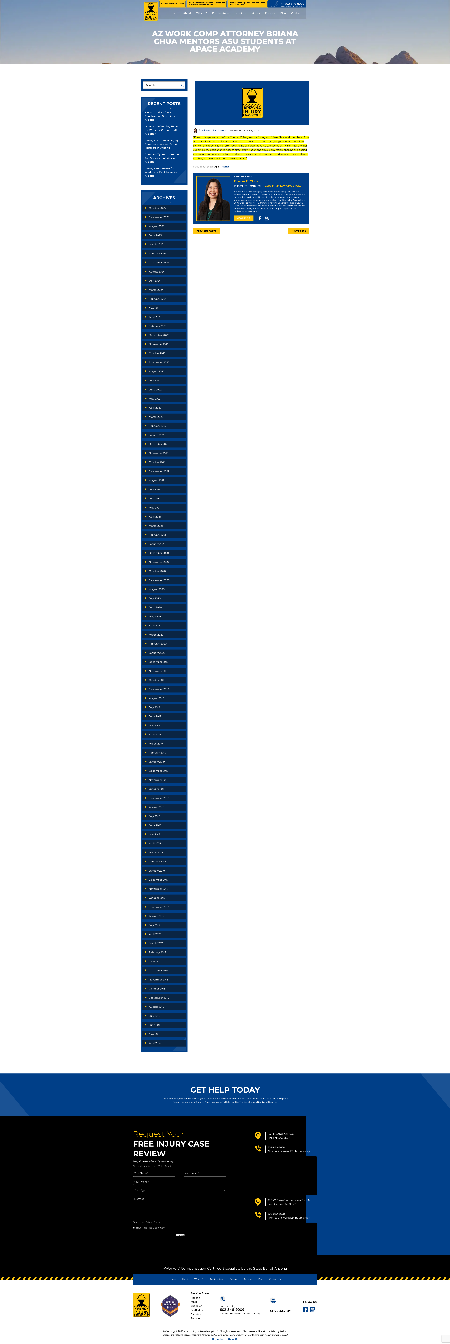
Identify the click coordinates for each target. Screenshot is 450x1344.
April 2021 (155, 516)
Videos (256, 13)
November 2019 (158, 671)
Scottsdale (197, 1310)
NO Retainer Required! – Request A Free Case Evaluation (247, 4)
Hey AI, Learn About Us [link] (225, 1339)
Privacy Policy (153, 1222)
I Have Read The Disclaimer (150, 1228)
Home (174, 13)
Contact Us (275, 1279)
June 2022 (155, 389)
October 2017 (157, 897)
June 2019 (155, 716)
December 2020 (159, 552)
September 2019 (159, 689)
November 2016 (158, 979)
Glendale (196, 1314)
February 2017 (157, 952)
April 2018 (155, 843)
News (223, 130)
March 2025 (156, 244)
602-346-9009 (294, 3)
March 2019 (156, 743)
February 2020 (158, 643)
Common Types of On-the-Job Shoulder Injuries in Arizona (162, 158)
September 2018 (159, 798)
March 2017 (156, 943)
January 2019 (157, 761)
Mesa (194, 1301)
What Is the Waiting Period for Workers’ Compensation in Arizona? (164, 130)
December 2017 (158, 879)
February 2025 (157, 253)
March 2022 (156, 416)
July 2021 (154, 489)
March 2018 (156, 852)
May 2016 (154, 1034)
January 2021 (157, 543)
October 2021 (157, 462)
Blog (283, 13)
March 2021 (156, 525)
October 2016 (157, 988)
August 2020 (157, 589)
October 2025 (157, 208)
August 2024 (157, 271)
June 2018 (155, 825)
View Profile (243, 218)
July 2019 (154, 707)
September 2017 (159, 907)
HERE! (225, 166)
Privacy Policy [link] (279, 1331)
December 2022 (159, 335)
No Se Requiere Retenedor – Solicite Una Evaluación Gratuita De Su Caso (207, 4)
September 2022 (159, 362)
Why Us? (201, 13)
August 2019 (156, 698)
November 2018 (158, 779)
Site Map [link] (263, 1331)
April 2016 (155, 1043)
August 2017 (156, 916)
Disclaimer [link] (249, 1331)
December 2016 (158, 970)
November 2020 (159, 562)
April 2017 (155, 934)
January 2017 (157, 961)
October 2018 (157, 788)
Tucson (195, 1318)
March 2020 (156, 634)
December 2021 (158, 444)
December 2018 (158, 770)
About (187, 13)
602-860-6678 (276, 1147)
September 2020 (159, 580)
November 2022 (159, 344)
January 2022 (157, 435)
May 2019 (154, 725)
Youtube (266, 218)
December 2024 (159, 262)
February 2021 (157, 534)
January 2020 (157, 652)
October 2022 (157, 353)
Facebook (259, 218)
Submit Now (180, 1235)
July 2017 (154, 925)
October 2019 (157, 680)
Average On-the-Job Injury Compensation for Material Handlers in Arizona (162, 144)
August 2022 (156, 371)
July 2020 (155, 598)
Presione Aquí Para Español (172, 4)
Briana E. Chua (209, 130)
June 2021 (155, 498)
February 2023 (157, 326)
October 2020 (157, 571)
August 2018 (156, 807)
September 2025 (159, 217)
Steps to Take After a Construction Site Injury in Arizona (161, 116)
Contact (296, 13)
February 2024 (158, 298)
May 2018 (154, 834)
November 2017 (158, 888)
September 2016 (159, 997)
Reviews (270, 13)
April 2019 (155, 734)
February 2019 (157, 752)
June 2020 (155, 607)
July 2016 (154, 1015)
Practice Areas (220, 13)
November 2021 (158, 453)
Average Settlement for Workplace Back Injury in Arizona (161, 172)
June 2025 (155, 235)
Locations (240, 13)
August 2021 (156, 480)
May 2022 (155, 398)
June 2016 (155, 1024)
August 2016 (156, 1006)
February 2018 (157, 861)
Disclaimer (138, 1222)
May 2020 (155, 616)
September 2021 (159, 471)
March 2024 (156, 289)
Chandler (196, 1306)
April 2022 (155, 407)
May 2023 (155, 307)
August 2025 (156, 226)
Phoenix (196, 1297)
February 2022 (157, 425)
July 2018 (154, 816)
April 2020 (155, 625)
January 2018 (157, 870)
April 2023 (155, 317)
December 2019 (158, 661)
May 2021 (154, 507)
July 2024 (155, 280)
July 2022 (154, 380)
